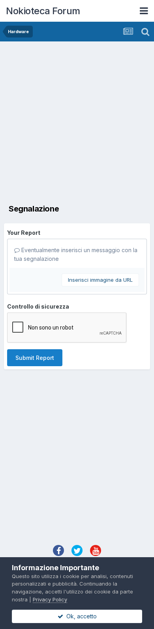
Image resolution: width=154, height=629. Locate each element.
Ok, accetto (80, 616)
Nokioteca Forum (43, 11)
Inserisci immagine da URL (100, 280)
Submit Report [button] (34, 357)
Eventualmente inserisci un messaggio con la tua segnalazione (75, 254)
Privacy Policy (50, 599)
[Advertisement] (77, 122)
